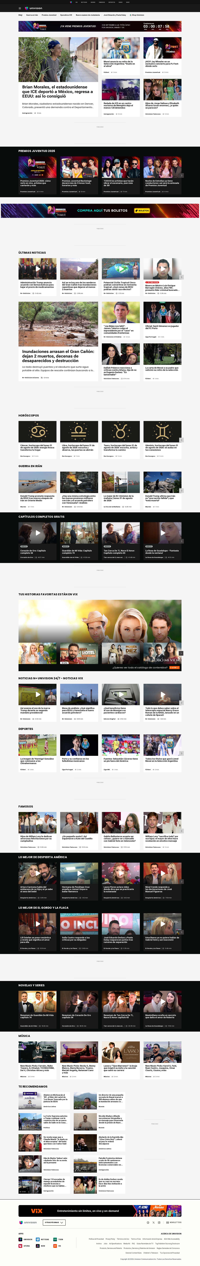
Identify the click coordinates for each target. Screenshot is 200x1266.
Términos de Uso (123, 1239)
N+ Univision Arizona (30, 378)
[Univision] (33, 8)
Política (47, 1128)
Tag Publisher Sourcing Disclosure (167, 1244)
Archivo (99, 1244)
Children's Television (150, 1253)
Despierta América (28, 898)
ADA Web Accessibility (172, 1239)
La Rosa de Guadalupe (154, 557)
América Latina (50, 1107)
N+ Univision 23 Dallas (112, 337)
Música (23, 1077)
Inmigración (27, 113)
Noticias (84, 2)
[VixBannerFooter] (100, 1211)
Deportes (112, 2)
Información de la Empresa (152, 1239)
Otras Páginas (52, 1222)
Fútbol (106, 72)
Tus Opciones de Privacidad (170, 1253)
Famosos (102, 2)
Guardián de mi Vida (70, 557)
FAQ (133, 1244)
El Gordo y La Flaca (27, 948)
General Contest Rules (134, 1253)
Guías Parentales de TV (145, 1244)
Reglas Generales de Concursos (168, 1248)
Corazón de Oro (26, 557)
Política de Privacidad (96, 1239)
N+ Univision (25, 293)
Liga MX (107, 770)
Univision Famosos (153, 114)
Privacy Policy (110, 1239)
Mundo (23, 507)
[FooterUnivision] (28, 1222)
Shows (93, 2)
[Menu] (20, 8)
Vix (76, 2)
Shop (128, 2)
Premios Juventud (152, 72)
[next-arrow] (181, 175)
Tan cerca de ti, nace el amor (113, 557)
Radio (120, 2)
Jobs (105, 1244)
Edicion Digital (110, 719)
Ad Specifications (115, 1244)
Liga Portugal (150, 337)
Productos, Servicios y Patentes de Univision (139, 1248)
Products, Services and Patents (111, 1248)
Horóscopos (25, 456)
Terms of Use (136, 1239)
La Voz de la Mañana (112, 507)
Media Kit (126, 1244)
